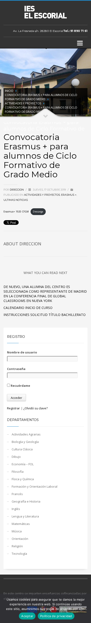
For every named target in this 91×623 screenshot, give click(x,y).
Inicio (9, 91)
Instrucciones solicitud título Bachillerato (45, 314)
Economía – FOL (23, 464)
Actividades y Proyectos (23, 103)
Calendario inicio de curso (28, 307)
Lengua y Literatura (25, 516)
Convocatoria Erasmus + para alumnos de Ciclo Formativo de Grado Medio (41, 97)
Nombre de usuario (22, 352)
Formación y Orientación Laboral (34, 486)
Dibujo (16, 457)
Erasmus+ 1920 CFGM (16, 211)
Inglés (16, 509)
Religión (17, 546)
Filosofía (18, 471)
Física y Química (23, 479)
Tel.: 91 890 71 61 (75, 31)
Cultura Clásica (22, 449)
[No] (85, 608)
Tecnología (19, 553)
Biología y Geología (25, 442)
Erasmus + (69, 194)
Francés (17, 494)
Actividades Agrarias (26, 434)
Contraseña (16, 369)
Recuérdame (20, 385)
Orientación (20, 539)
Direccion (17, 189)
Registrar (13, 408)
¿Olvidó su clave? (35, 408)
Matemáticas (21, 524)
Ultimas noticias (16, 200)
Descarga (38, 211)
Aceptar (27, 616)
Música (17, 531)
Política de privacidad (56, 616)
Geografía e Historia (26, 501)
